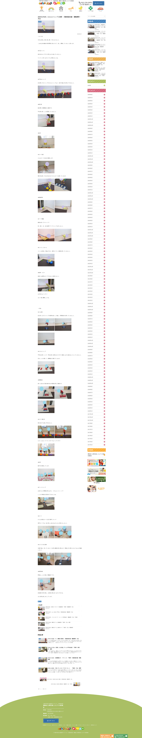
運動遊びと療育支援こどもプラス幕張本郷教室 (96, 454)
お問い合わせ (99, 3)
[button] (105, 16)
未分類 (40, 601)
